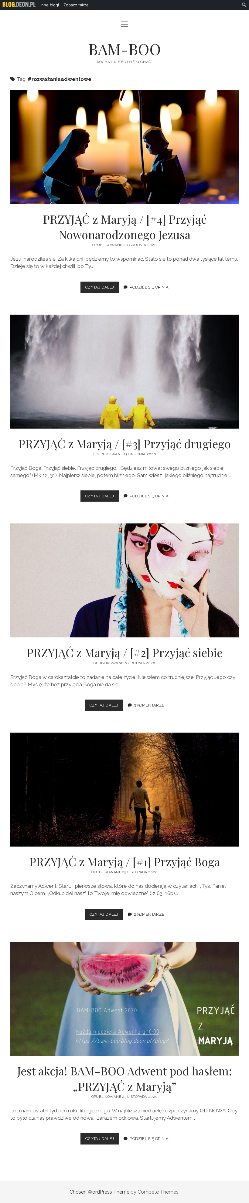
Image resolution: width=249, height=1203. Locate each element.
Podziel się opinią (149, 287)
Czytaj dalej (102, 289)
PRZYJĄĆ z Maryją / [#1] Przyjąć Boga (124, 790)
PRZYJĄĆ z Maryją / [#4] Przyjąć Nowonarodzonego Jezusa (124, 147)
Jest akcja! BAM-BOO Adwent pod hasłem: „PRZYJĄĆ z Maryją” (124, 999)
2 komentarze (149, 914)
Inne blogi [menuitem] (49, 4)
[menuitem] (19, 5)
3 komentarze (149, 705)
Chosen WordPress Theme (99, 1192)
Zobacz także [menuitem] (76, 4)
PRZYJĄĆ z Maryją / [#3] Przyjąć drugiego (124, 372)
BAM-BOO (124, 48)
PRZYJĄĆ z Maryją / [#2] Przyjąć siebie (124, 580)
